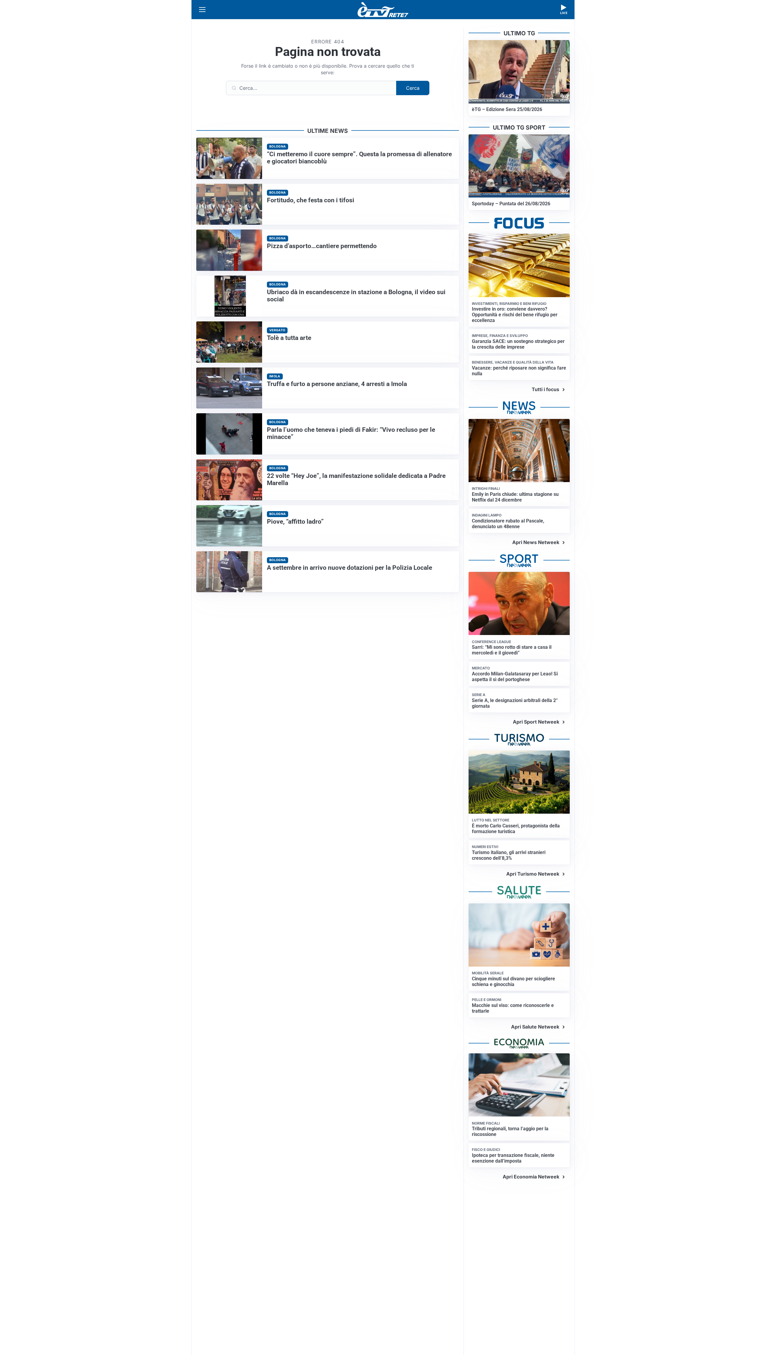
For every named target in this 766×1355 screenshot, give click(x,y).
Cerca (413, 88)
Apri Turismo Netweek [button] (532, 874)
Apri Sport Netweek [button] (536, 722)
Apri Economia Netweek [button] (531, 1177)
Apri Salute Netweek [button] (535, 1027)
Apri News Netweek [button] (535, 542)
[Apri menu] (202, 9)
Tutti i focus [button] (545, 389)
